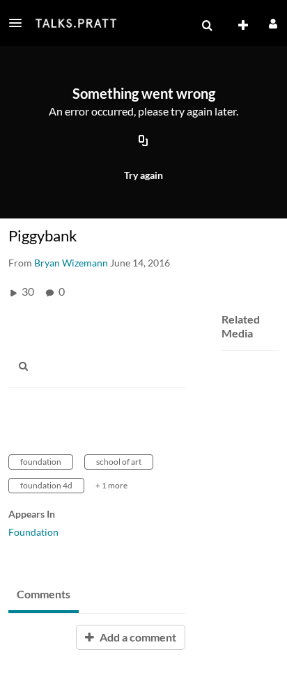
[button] (19, 23)
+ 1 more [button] (111, 485)
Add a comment (137, 637)
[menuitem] (207, 25)
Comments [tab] (43, 593)
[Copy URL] (143, 141)
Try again (143, 175)
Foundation (33, 532)
